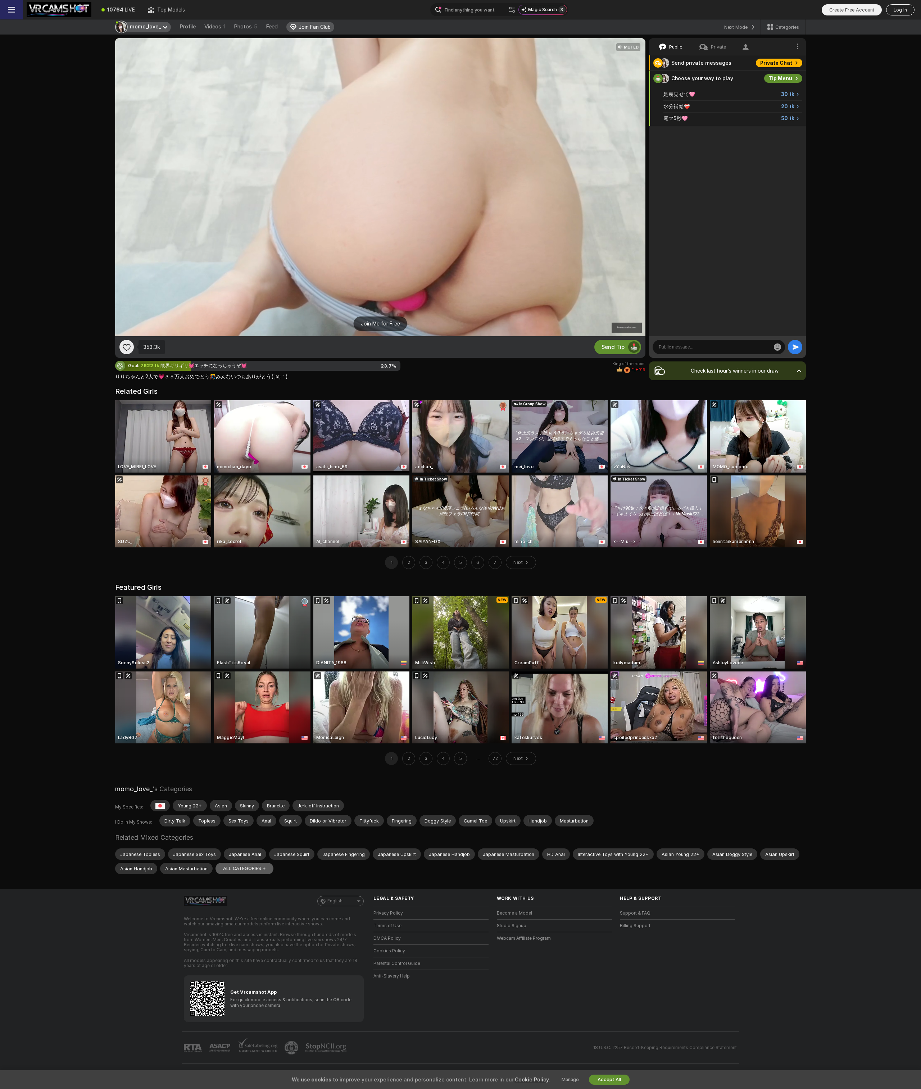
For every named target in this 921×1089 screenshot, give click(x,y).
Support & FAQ (635, 913)
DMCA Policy (387, 938)
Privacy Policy (388, 913)
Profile (188, 26)
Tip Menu (780, 78)
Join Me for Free (380, 324)
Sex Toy (782, 134)
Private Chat (776, 63)
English (334, 900)
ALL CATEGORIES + (244, 868)
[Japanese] (160, 805)
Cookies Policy (389, 950)
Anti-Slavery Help (391, 976)
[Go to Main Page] (59, 9)
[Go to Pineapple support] (292, 1047)
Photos (245, 26)
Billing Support (635, 925)
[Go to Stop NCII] (326, 1047)
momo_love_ (134, 789)
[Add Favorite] (126, 347)
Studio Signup (511, 925)
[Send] (795, 347)
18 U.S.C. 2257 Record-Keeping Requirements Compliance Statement (665, 1047)
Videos (214, 26)
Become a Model (514, 913)
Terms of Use (387, 925)
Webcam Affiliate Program (524, 938)
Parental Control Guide (396, 963)
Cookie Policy (532, 1080)
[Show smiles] (777, 347)
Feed (272, 26)
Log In (900, 10)
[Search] (512, 10)
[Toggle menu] (11, 9)
